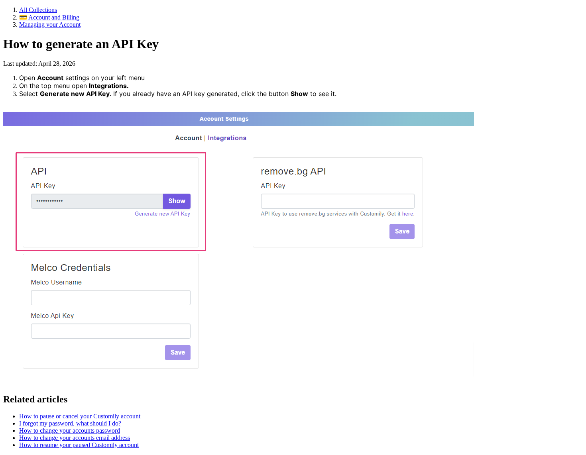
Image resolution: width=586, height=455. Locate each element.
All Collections (38, 9)
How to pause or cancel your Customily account (79, 416)
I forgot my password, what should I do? (70, 423)
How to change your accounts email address (74, 437)
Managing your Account (50, 24)
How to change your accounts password (69, 430)
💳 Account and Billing (49, 17)
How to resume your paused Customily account (79, 444)
